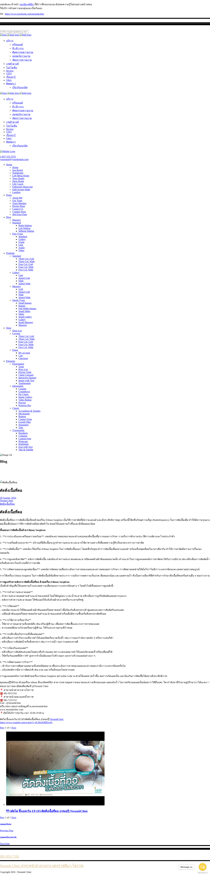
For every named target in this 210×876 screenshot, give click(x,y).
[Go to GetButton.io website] (203, 873)
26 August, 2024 (8, 498)
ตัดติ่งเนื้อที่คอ (7, 504)
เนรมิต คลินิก (27, 4)
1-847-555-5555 (8, 156)
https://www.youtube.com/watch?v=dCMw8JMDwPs (26, 722)
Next (13, 727)
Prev (2, 727)
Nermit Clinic (6, 500)
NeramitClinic (57, 719)
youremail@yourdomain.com (14, 159)
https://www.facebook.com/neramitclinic (24, 14)
